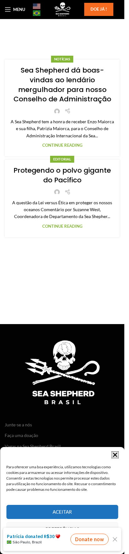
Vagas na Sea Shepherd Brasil (33, 446)
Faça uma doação (21, 435)
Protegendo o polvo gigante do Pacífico (62, 175)
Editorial (62, 159)
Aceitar (62, 512)
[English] (37, 5)
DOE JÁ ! (98, 9)
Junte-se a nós (18, 424)
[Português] (37, 12)
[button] (115, 455)
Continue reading (62, 145)
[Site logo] (62, 9)
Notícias (62, 59)
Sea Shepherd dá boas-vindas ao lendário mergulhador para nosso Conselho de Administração (62, 84)
